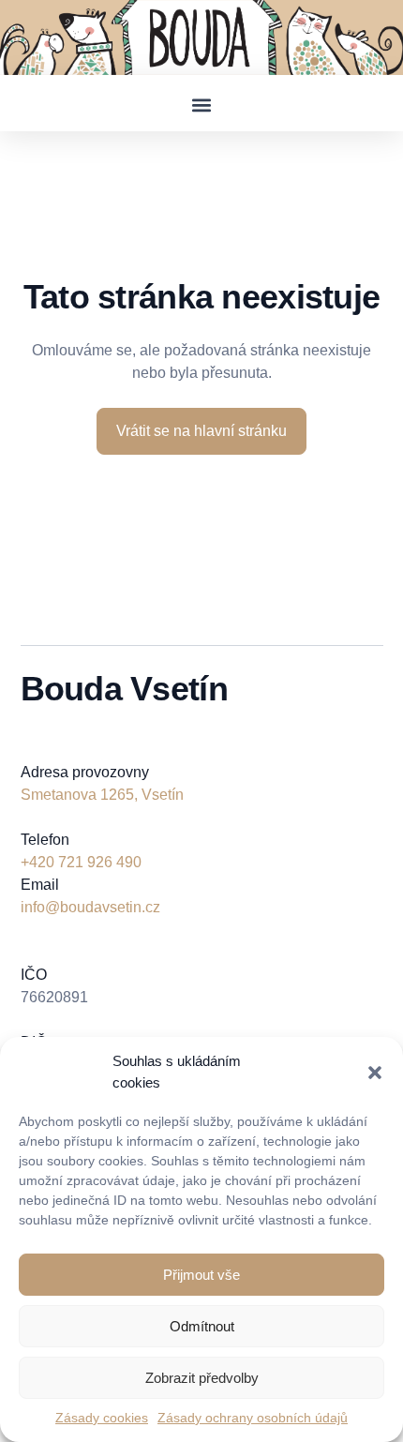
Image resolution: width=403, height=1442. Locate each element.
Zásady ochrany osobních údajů (252, 1417)
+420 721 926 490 (81, 862)
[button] (375, 1072)
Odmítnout (202, 1326)
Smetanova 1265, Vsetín (102, 795)
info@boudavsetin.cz (90, 907)
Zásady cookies (101, 1417)
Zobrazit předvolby (202, 1378)
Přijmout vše (201, 1275)
